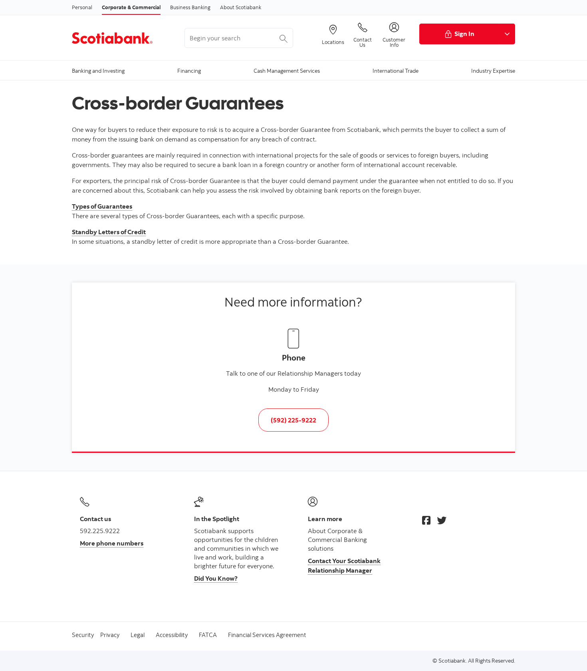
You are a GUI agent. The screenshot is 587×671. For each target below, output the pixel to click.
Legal (138, 635)
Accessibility (172, 635)
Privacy (109, 635)
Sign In (464, 34)
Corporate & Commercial (131, 7)
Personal (82, 7)
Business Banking (190, 7)
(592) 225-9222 (293, 420)
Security (83, 635)
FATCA (208, 635)
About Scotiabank (240, 7)
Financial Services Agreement (267, 635)
